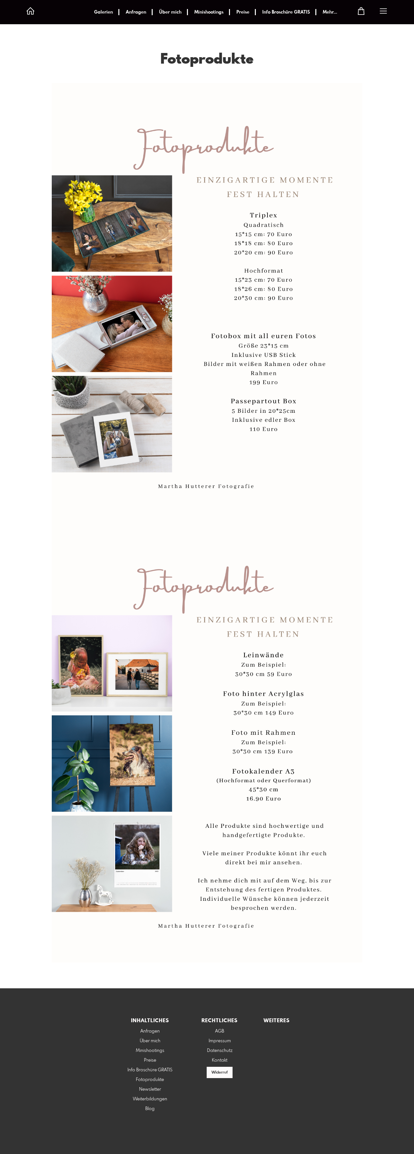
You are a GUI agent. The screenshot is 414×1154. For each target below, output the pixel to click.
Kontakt (219, 1060)
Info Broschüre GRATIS (286, 12)
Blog (150, 1109)
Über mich (170, 12)
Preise (242, 12)
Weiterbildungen (150, 1099)
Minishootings (208, 12)
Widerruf (220, 1073)
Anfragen (136, 12)
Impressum (220, 1041)
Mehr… (330, 12)
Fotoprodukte (150, 1079)
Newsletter (150, 1089)
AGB (219, 1031)
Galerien (103, 12)
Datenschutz (220, 1050)
